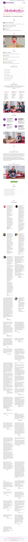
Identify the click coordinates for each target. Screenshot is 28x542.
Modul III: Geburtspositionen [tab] (7, 72)
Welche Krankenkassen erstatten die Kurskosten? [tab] (10, 193)
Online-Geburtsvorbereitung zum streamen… (20, 0)
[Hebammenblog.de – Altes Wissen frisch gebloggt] (8, 2)
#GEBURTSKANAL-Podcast (12, 0)
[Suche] (22, 2)
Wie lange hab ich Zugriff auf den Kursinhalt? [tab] (9, 190)
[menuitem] (13, 0)
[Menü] (24, 2)
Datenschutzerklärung (13, 537)
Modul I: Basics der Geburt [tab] (7, 69)
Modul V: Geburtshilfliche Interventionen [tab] (9, 75)
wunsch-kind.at (8, 253)
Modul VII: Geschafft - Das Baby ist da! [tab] (9, 78)
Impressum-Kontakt (9, 537)
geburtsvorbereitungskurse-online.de (10, 228)
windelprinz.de (19, 277)
